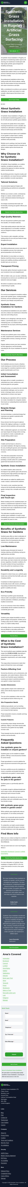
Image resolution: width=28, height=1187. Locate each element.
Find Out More (14, 635)
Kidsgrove (5, 997)
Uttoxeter (5, 975)
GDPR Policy (4, 1153)
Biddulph (5, 1000)
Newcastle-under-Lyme (9, 993)
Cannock (17, 851)
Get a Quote (13, 51)
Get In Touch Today (14, 99)
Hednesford (4, 851)
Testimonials (4, 1120)
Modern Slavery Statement (8, 1155)
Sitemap (3, 1178)
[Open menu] (25, 2)
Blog (2, 1112)
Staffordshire (6, 973)
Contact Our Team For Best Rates (14, 354)
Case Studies (4, 1122)
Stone (4, 980)
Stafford (5, 970)
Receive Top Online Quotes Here (14, 212)
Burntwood (11, 851)
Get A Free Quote (14, 947)
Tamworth (5, 983)
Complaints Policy (6, 1173)
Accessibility (4, 1160)
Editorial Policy (5, 1171)
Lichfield (22, 851)
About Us (3, 1133)
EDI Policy (4, 1158)
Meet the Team (5, 1142)
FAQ (2, 1115)
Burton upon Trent (8, 978)
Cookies (3, 1138)
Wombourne (6, 988)
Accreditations (5, 1145)
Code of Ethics (5, 1176)
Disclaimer (4, 1163)
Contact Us (4, 1117)
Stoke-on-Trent (7, 990)
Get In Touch (14, 1064)
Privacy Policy (5, 1135)
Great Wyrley (4, 853)
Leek (4, 995)
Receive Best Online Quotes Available (14, 524)
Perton (4, 985)
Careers (3, 1125)
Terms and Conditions (7, 1140)
